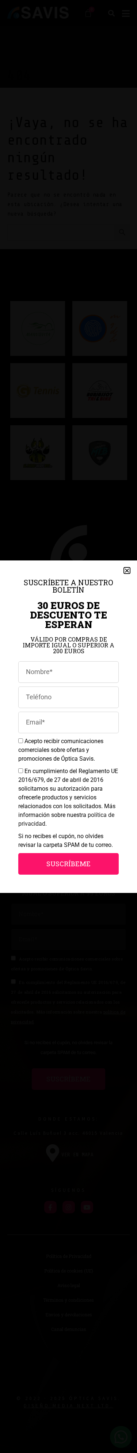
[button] (127, 570)
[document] (68, 726)
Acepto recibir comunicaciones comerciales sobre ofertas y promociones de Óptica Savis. (60, 750)
